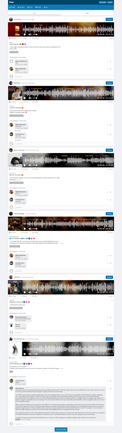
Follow (109, 19)
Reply (25, 64)
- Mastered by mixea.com (17, 305)
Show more (22, 57)
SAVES (24, 38)
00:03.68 (18, 419)
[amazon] (29, 364)
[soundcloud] (20, 44)
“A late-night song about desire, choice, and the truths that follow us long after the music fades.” (34, 48)
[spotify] (23, 44)
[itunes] (25, 44)
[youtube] (34, 238)
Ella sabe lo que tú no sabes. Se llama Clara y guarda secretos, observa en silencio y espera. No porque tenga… (36, 367)
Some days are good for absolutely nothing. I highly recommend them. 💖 (22, 111)
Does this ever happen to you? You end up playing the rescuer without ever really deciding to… (34, 178)
